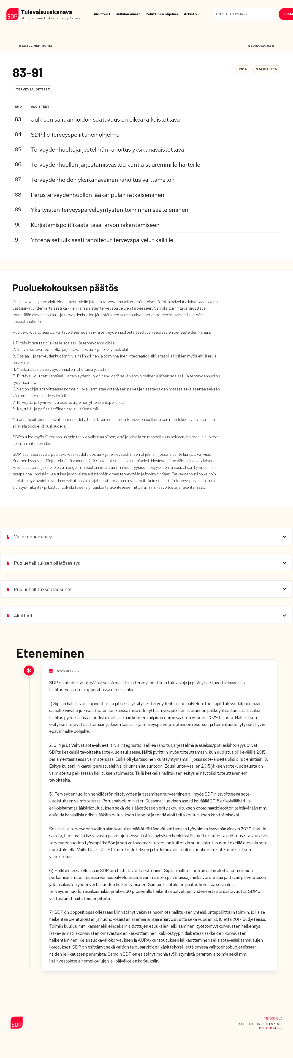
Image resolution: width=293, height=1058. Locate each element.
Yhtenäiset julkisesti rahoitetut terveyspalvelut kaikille (102, 240)
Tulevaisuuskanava (46, 12)
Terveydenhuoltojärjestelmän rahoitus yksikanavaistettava (107, 149)
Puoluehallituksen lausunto (43, 589)
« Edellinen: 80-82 (35, 46)
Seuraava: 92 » (261, 46)
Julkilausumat (128, 14)
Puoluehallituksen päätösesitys (47, 563)
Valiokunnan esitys (34, 536)
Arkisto (190, 14)
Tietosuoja (273, 1018)
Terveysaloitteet (33, 89)
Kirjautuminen (270, 1028)
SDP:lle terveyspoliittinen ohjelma (75, 135)
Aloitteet (102, 14)
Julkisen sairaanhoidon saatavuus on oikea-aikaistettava (105, 119)
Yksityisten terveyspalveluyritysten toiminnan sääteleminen (109, 210)
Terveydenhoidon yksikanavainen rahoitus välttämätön (103, 180)
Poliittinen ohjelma (162, 14)
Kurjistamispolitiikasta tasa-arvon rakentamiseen (95, 225)
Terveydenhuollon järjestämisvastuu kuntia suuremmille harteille (115, 165)
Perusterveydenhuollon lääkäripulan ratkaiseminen (97, 195)
